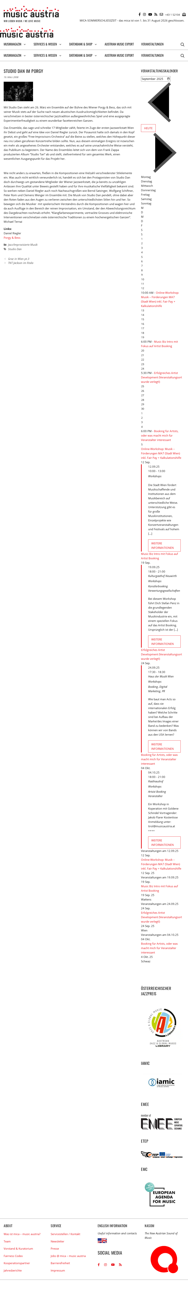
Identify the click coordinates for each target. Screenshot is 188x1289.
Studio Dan (15, 249)
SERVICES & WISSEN (45, 44)
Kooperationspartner (17, 1263)
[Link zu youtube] (150, 14)
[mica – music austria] (26, 33)
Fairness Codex (13, 1256)
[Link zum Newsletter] (184, 14)
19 (142, 337)
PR (163, 691)
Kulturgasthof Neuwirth (162, 576)
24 (142, 368)
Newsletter (57, 1241)
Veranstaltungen (152, 44)
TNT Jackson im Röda (20, 263)
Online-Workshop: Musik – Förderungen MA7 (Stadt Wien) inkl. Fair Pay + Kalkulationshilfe (161, 453)
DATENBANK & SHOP (80, 44)
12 (142, 288)
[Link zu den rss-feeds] (155, 14)
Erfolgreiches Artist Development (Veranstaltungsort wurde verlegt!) (161, 377)
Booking (153, 686)
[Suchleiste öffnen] (182, 44)
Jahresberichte (13, 1270)
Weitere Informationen (162, 545)
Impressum (58, 1270)
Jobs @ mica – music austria (68, 1256)
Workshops (154, 476)
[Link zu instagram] (144, 14)
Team (7, 1241)
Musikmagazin (12, 44)
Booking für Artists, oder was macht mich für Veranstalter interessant (159, 435)
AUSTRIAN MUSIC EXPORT (119, 44)
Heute (148, 128)
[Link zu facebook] (140, 14)
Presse (55, 1248)
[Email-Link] (161, 14)
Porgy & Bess (12, 237)
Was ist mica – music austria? (22, 1234)
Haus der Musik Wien (161, 676)
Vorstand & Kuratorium (18, 1248)
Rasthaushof (155, 781)
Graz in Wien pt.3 (18, 259)
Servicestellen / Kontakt (65, 1234)
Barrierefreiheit (60, 1263)
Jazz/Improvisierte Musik (22, 244)
